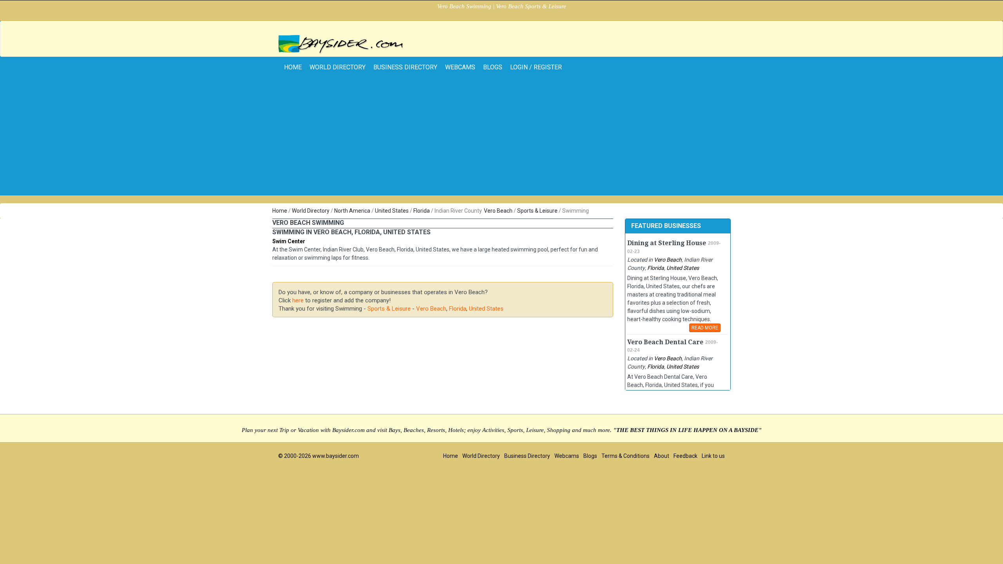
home (293, 67)
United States (392, 211)
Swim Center (288, 241)
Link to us (713, 456)
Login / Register (536, 67)
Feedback (685, 456)
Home (279, 211)
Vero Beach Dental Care (665, 342)
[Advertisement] (501, 140)
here (298, 300)
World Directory (338, 67)
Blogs (492, 67)
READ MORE (705, 328)
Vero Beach (498, 211)
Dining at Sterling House (666, 243)
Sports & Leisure (537, 211)
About (661, 456)
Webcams (460, 67)
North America (352, 211)
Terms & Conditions (625, 456)
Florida (421, 211)
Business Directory (405, 67)
